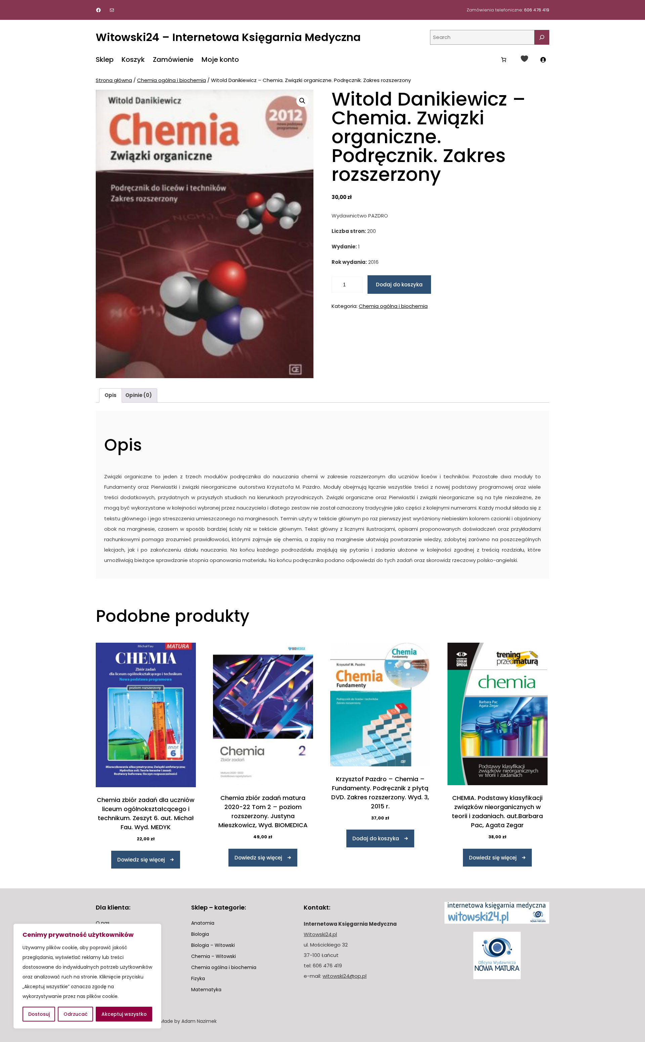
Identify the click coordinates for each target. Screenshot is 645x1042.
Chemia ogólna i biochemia (171, 80)
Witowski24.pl (320, 934)
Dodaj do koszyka (399, 284)
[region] (87, 976)
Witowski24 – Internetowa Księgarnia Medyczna (228, 37)
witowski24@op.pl (344, 975)
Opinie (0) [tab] (138, 395)
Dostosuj (39, 1014)
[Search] (541, 37)
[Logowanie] (543, 59)
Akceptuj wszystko (124, 1014)
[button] (302, 101)
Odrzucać (75, 1014)
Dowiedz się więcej (141, 859)
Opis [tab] (110, 395)
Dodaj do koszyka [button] (375, 838)
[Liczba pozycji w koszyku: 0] (503, 59)
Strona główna (114, 80)
